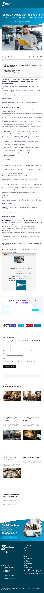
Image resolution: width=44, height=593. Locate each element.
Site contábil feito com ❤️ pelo (35, 588)
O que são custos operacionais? (10, 67)
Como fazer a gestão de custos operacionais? (12, 70)
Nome (5, 353)
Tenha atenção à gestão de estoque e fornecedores (13, 73)
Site (4, 358)
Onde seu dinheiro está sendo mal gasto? (11, 72)
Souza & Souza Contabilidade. (24, 234)
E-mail (5, 356)
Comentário (6, 350)
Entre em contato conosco (8, 241)
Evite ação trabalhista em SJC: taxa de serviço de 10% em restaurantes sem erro (31, 419)
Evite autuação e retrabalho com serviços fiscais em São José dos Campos (10, 419)
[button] (41, 4)
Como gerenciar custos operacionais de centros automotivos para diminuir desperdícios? (20, 64)
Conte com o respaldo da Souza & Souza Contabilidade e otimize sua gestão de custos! (20, 76)
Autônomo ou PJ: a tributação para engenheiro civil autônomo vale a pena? (11, 496)
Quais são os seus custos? (9, 71)
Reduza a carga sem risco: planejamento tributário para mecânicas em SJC (9, 457)
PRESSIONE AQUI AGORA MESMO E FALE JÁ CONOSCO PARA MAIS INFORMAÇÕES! (20, 249)
